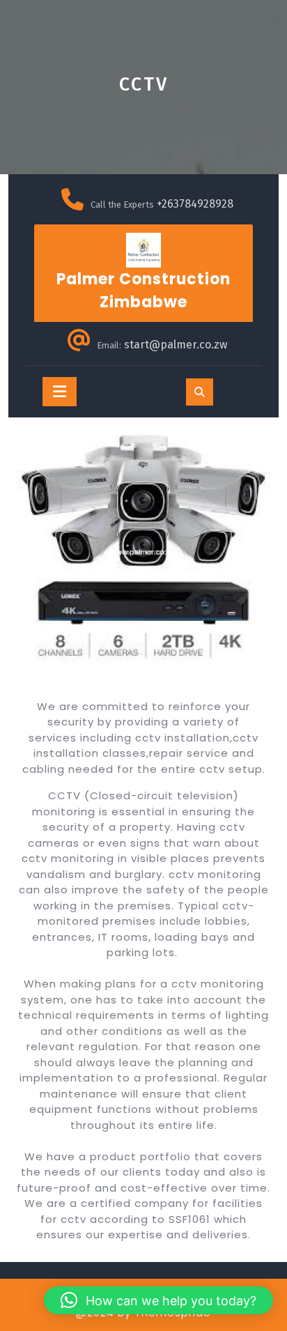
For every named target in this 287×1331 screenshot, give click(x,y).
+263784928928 (195, 203)
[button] (158, 1300)
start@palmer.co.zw (175, 344)
